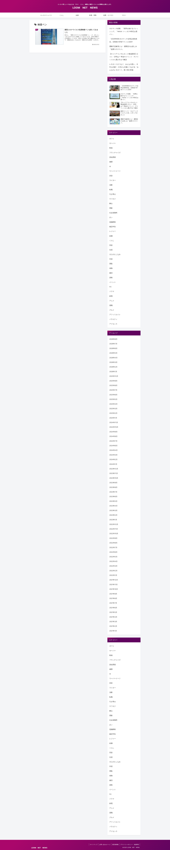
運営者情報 (115, 844)
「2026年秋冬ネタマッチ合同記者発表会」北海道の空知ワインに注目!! (123, 40)
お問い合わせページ (104, 844)
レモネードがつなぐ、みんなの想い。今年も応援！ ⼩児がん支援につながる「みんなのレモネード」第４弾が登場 (123, 67)
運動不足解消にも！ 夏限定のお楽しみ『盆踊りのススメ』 (123, 47)
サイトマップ (93, 844)
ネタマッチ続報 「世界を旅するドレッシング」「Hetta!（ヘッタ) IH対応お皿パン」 (123, 31)
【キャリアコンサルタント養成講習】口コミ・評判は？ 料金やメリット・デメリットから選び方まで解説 (123, 57)
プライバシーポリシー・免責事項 (129, 844)
